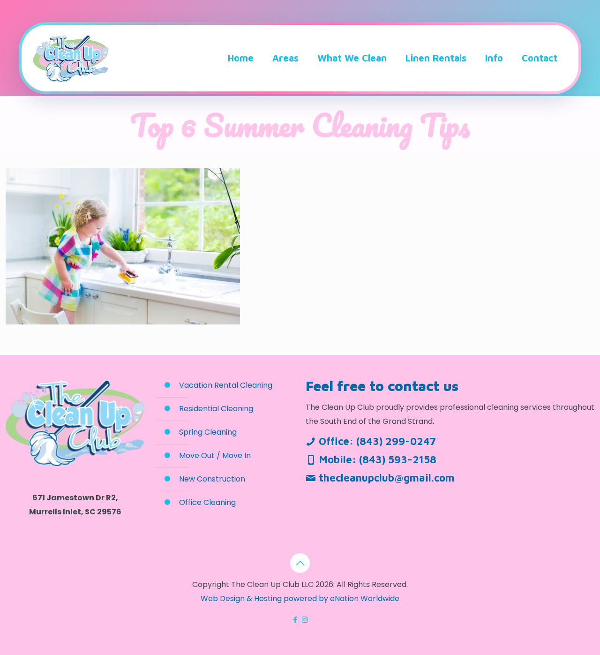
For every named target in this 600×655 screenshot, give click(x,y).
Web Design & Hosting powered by (265, 598)
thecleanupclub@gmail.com (387, 478)
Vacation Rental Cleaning (225, 385)
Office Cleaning (207, 502)
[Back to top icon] (300, 563)
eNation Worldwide (364, 598)
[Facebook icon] (295, 620)
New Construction (212, 479)
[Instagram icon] (304, 620)
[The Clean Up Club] (70, 58)
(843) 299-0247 (396, 441)
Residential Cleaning (216, 408)
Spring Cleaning (208, 432)
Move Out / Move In (215, 455)
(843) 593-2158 (397, 459)
